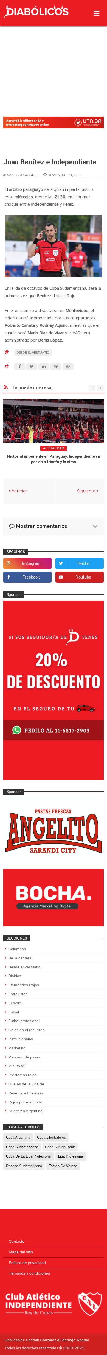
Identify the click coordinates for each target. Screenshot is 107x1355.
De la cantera (20, 958)
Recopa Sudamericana (24, 1166)
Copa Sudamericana (22, 1147)
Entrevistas (17, 994)
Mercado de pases (24, 1057)
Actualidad (53, 448)
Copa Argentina (18, 1137)
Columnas (17, 949)
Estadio (14, 1003)
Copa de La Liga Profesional (28, 1156)
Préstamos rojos (22, 1075)
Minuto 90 (17, 1066)
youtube (83, 577)
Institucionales (20, 1039)
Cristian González (41, 1340)
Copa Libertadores (51, 1137)
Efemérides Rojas (23, 985)
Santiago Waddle (74, 1340)
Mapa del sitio (21, 1252)
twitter (83, 564)
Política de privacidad (27, 1263)
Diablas (14, 976)
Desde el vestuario (33, 352)
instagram (31, 564)
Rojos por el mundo (25, 1102)
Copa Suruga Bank (60, 1147)
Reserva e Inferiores (26, 1093)
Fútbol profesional (24, 1021)
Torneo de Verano (63, 1166)
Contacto (16, 1241)
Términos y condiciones (29, 1273)
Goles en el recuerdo (26, 1030)
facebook (31, 577)
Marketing (17, 1048)
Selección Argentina (25, 1111)
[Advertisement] (53, 57)
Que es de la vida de (26, 1084)
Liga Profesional (71, 1156)
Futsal (13, 1012)
